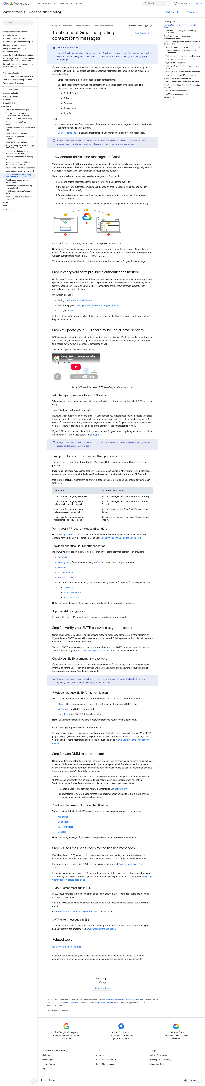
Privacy (52, 1080)
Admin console (172, 12)
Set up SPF (96, 434)
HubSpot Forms (71, 597)
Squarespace (64, 821)
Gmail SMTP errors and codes (101, 929)
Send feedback (142, 33)
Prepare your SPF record (80, 300)
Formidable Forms (72, 592)
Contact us (193, 12)
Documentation (45, 3)
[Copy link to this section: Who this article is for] (82, 47)
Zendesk (62, 567)
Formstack (63, 714)
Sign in (198, 3)
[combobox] (156, 3)
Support (79, 3)
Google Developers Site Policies (107, 1002)
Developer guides (48, 1060)
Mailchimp (63, 816)
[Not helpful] (151, 26)
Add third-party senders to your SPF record (79, 911)
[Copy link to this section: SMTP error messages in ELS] (92, 920)
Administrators (12, 12)
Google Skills (46, 1068)
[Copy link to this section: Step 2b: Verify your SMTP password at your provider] (135, 628)
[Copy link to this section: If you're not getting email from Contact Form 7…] (105, 727)
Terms (44, 1080)
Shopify (61, 562)
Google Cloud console (105, 1064)
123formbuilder (65, 572)
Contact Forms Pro (67, 132)
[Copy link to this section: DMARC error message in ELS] (93, 888)
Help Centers (46, 1055)
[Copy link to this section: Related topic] (75, 940)
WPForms (68, 587)
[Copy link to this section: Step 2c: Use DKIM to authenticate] (107, 754)
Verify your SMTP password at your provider (97, 305)
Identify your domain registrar (66, 946)
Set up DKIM (76, 310)
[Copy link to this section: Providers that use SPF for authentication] (108, 546)
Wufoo (97, 562)
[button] (18, 93)
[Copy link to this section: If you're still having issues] (88, 611)
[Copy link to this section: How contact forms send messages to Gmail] (123, 157)
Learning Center (48, 1064)
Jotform (98, 704)
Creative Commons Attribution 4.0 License (122, 1000)
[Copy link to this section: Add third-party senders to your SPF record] (111, 395)
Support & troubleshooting (44, 12)
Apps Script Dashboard (106, 1060)
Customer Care (157, 1064)
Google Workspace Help (62, 26)
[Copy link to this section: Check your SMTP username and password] (110, 659)
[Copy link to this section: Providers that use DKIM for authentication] (110, 805)
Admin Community (158, 1055)
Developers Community (160, 1060)
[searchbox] (18, 22)
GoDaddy (62, 557)
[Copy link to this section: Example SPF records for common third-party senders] (125, 456)
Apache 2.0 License (70, 1002)
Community (64, 3)
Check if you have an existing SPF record (121, 538)
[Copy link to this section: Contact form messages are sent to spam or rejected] (125, 243)
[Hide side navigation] (33, 1081)
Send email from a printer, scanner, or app (96, 650)
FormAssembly (65, 577)
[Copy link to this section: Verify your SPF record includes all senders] (110, 529)
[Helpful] (146, 26)
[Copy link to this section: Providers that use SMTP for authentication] (110, 693)
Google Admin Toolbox (71, 534)
